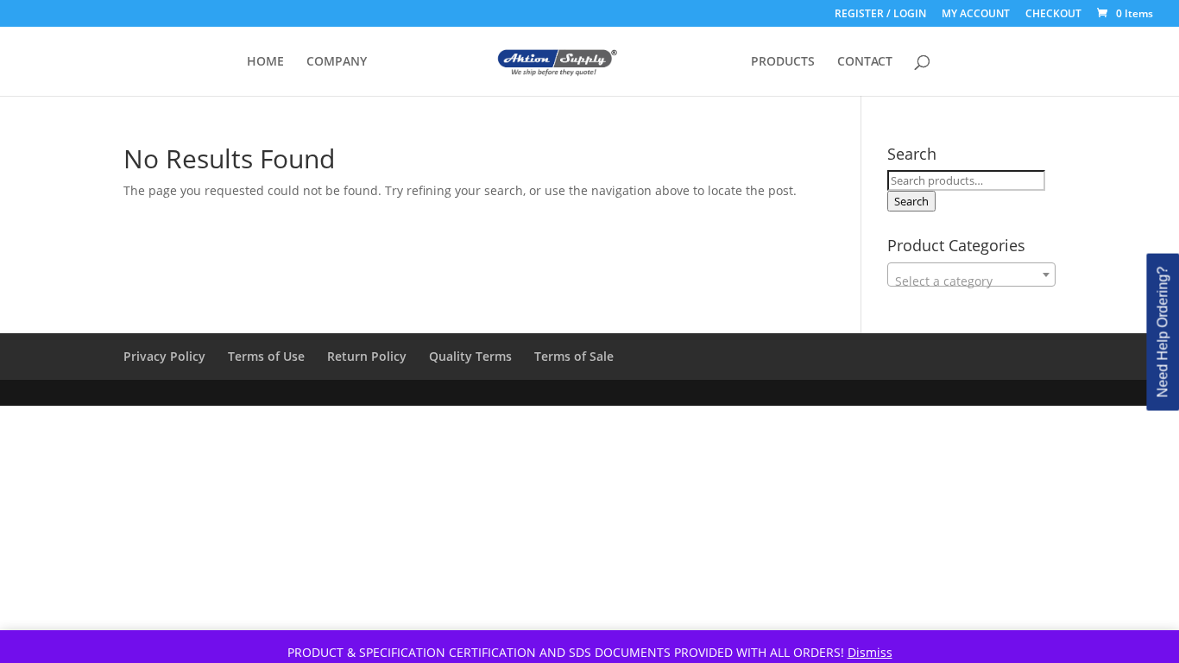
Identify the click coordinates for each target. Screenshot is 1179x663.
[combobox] (971, 274)
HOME (265, 62)
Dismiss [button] (870, 652)
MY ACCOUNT (976, 15)
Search (911, 201)
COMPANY (336, 62)
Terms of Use (266, 356)
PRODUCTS (783, 62)
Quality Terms (470, 356)
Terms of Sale (574, 356)
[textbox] (971, 281)
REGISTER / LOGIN (880, 15)
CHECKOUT (1053, 15)
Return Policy (367, 356)
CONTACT (864, 62)
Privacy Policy (164, 356)
